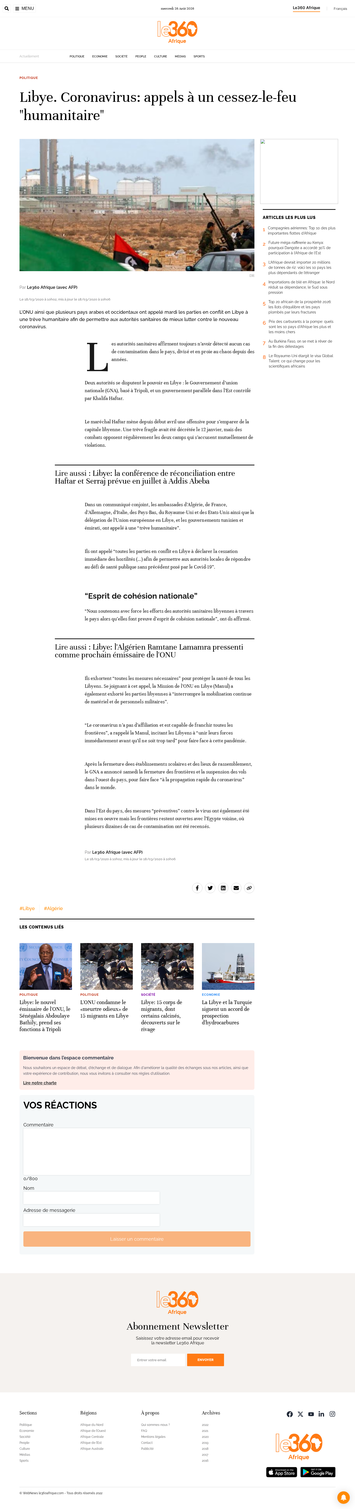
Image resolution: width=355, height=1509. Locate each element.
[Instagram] (332, 1413)
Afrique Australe (91, 1449)
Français (340, 8)
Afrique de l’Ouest (93, 1431)
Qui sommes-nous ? (155, 1425)
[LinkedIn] (322, 1413)
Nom (28, 1188)
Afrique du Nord (91, 1425)
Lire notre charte (40, 1082)
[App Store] (281, 1471)
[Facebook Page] (290, 1413)
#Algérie (53, 908)
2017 (205, 1455)
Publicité (147, 1449)
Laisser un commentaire (137, 1239)
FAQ (144, 1431)
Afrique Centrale (92, 1437)
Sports (199, 56)
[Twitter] (300, 1413)
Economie (100, 56)
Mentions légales (153, 1437)
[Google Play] (318, 1471)
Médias (180, 56)
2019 (205, 1443)
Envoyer (206, 1360)
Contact (147, 1443)
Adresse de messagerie (49, 1210)
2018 (205, 1449)
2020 (205, 1437)
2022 (205, 1425)
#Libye (27, 908)
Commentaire (38, 1124)
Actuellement (29, 56)
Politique (77, 56)
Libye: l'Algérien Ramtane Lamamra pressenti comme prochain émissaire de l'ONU (149, 651)
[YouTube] (311, 1413)
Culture (160, 56)
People (140, 56)
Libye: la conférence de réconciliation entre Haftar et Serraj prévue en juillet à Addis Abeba (145, 477)
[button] (343, 1497)
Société (121, 56)
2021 (205, 1431)
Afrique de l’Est (91, 1443)
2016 (205, 1461)
